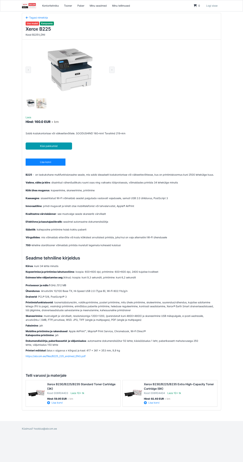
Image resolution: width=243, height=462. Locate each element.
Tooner (68, 5)
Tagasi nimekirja (38, 17)
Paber (80, 5)
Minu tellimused (121, 5)
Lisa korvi (45, 161)
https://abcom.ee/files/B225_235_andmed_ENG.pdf (56, 356)
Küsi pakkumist (49, 145)
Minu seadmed (98, 5)
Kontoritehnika (50, 5)
